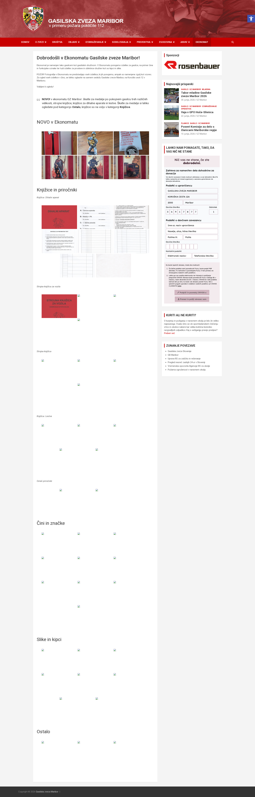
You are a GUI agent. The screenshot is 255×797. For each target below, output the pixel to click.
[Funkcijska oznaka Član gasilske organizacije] (131, 568)
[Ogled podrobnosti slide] (192, 64)
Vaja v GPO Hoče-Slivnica (197, 112)
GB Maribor (173, 355)
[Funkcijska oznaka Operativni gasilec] (59, 593)
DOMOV (25, 42)
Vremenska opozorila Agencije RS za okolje (189, 366)
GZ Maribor (195, 89)
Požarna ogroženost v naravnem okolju (187, 369)
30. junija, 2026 (188, 100)
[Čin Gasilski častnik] (95, 544)
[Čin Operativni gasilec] (59, 568)
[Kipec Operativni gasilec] (77, 709)
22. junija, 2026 (188, 116)
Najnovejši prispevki (179, 84)
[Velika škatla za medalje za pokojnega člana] (95, 753)
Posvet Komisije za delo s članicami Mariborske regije (199, 128)
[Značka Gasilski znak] (95, 617)
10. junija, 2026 (188, 134)
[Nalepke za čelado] (59, 753)
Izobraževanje (209, 106)
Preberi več (169, 333)
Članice (185, 123)
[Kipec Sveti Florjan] (113, 709)
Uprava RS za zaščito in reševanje (184, 358)
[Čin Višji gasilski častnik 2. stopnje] (95, 568)
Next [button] (216, 65)
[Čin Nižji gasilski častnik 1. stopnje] (131, 544)
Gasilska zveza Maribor (47, 791)
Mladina (206, 89)
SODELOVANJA (120, 42)
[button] (251, 18)
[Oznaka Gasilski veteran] (131, 593)
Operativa (186, 109)
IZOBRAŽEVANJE (94, 42)
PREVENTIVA (144, 42)
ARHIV (183, 42)
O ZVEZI (39, 42)
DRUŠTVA (57, 42)
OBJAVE (72, 42)
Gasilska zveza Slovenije (179, 351)
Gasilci (184, 89)
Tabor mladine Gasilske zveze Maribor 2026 (196, 94)
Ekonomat (202, 42)
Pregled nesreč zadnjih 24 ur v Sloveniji (186, 362)
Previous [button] (168, 65)
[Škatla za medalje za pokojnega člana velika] (131, 753)
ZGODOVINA (165, 42)
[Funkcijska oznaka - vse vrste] (59, 544)
